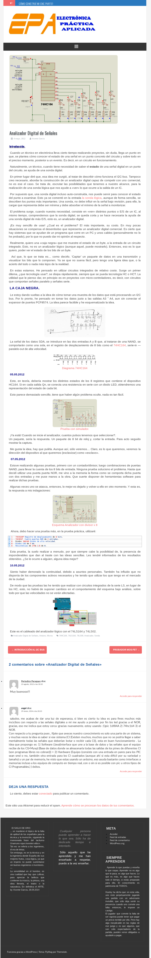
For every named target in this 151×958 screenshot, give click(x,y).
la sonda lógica (92, 197)
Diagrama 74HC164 (74, 368)
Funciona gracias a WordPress (22, 952)
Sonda (97, 636)
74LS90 (80, 636)
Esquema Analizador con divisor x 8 (74, 524)
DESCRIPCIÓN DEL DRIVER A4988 (36, 4)
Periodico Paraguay (31, 681)
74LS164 (72, 636)
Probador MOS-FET (126, 650)
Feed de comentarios (120, 840)
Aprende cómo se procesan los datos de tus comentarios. (97, 805)
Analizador (88, 636)
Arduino (42, 636)
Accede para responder (131, 696)
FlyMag (48, 952)
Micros (50, 636)
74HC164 (120, 345)
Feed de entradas (118, 837)
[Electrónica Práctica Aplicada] (52, 12)
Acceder (114, 834)
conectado (45, 793)
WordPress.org (117, 843)
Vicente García (38, 139)
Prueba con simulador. (74, 428)
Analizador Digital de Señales (25, 636)
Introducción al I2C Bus (28, 650)
